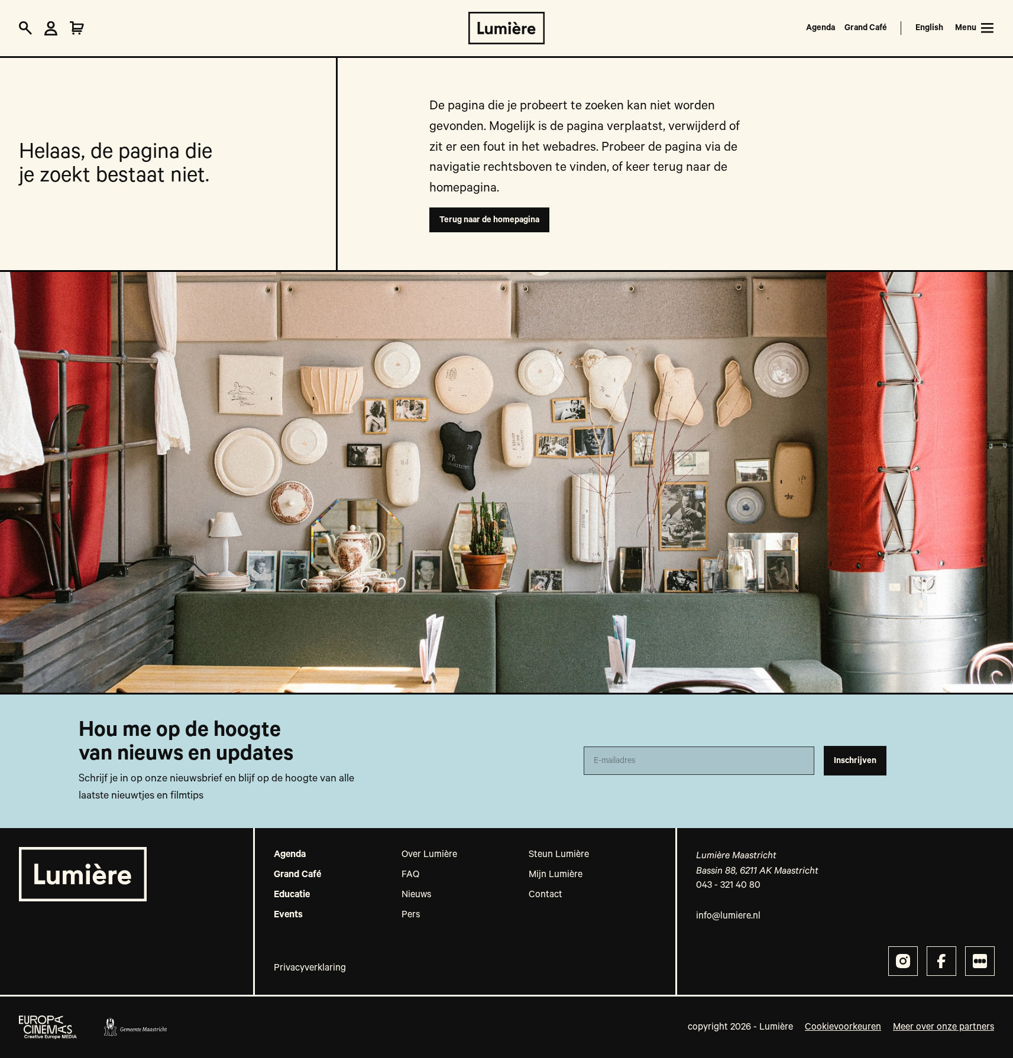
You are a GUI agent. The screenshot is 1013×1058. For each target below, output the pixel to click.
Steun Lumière (559, 854)
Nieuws (416, 895)
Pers (411, 915)
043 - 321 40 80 (728, 885)
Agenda (820, 28)
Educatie (292, 895)
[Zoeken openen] (25, 28)
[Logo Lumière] (506, 28)
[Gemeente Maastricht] (135, 1027)
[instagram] (903, 961)
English (929, 28)
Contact (545, 895)
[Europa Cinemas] (48, 1027)
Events (288, 915)
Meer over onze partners (943, 1027)
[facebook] (941, 961)
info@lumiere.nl (728, 916)
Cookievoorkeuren (843, 1027)
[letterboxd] (980, 961)
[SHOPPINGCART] (77, 28)
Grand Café (865, 28)
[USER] (51, 28)
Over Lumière (429, 854)
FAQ (410, 874)
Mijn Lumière (555, 874)
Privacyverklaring (310, 968)
